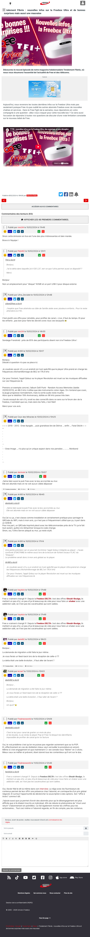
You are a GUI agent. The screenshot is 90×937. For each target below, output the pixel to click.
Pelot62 (21, 251)
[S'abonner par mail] (76, 195)
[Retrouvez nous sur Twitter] (34, 877)
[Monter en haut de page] (22, 231)
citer (10, 232)
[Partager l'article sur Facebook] (66, 195)
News (35, 926)
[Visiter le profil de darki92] (5, 639)
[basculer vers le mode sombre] (10, 3)
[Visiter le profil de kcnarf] (5, 671)
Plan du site (68, 893)
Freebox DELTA (44, 598)
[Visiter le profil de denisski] (5, 472)
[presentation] (3, 838)
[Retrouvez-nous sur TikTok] (17, 877)
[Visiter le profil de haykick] (5, 589)
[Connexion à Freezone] (82, 3)
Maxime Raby (32, 195)
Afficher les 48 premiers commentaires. (46, 219)
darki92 (21, 639)
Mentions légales (24, 893)
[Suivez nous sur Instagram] (51, 877)
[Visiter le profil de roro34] (5, 227)
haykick (21, 590)
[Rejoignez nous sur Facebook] (43, 877)
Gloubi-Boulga (73, 598)
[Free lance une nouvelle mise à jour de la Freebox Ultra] (86, 200)
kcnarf (21, 671)
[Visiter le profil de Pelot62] (5, 251)
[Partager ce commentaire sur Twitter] (14, 231)
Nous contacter (55, 893)
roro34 (21, 227)
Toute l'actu (26, 926)
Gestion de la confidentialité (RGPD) (19, 903)
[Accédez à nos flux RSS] (9, 877)
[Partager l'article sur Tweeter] (61, 195)
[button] (3, 838)
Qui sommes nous (39, 893)
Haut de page (44, 918)
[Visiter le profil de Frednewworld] (5, 718)
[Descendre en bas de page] (18, 231)
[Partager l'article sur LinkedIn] (71, 195)
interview (44, 789)
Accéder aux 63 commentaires (45, 206)
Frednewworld (24, 719)
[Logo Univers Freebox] (45, 3)
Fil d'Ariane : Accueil (13, 926)
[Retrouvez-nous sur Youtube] (25, 877)
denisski (22, 472)
